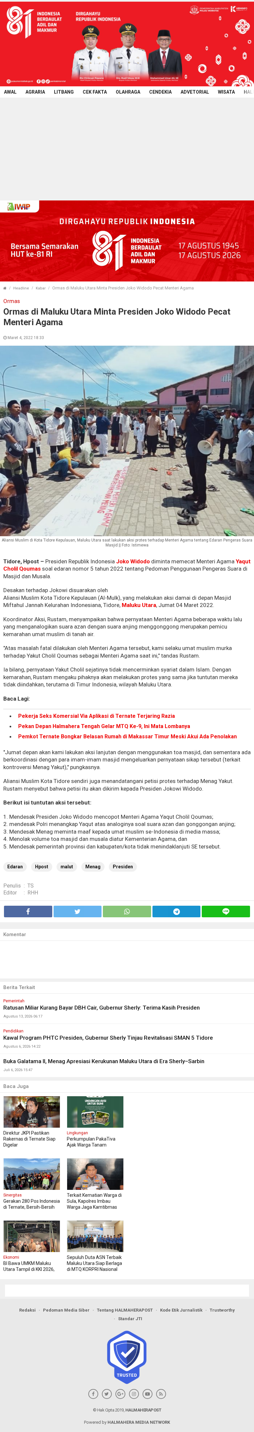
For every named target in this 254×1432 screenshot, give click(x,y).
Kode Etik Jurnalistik (181, 1310)
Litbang (64, 92)
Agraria (35, 92)
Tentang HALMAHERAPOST (125, 1310)
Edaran (15, 866)
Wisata (226, 92)
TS (30, 886)
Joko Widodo (133, 561)
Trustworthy (222, 1310)
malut (67, 866)
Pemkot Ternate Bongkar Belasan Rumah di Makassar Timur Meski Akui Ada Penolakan (127, 736)
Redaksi (27, 1310)
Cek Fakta (95, 92)
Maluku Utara (139, 605)
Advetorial (195, 92)
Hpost (41, 866)
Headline (21, 288)
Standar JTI (130, 1319)
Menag (93, 866)
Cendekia (160, 92)
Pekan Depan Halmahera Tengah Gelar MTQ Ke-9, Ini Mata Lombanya (104, 726)
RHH (32, 893)
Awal (10, 92)
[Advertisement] (127, 147)
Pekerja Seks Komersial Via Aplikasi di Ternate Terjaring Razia (96, 716)
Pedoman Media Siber (66, 1310)
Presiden (123, 866)
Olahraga (128, 92)
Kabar (41, 288)
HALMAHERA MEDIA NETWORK (138, 1422)
